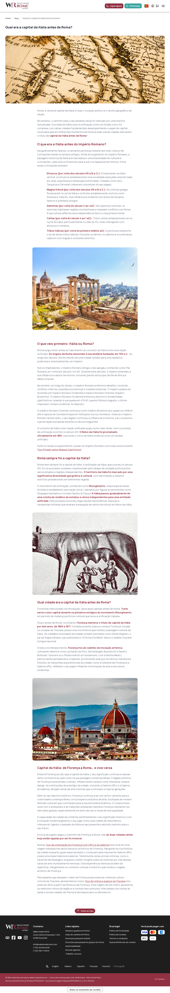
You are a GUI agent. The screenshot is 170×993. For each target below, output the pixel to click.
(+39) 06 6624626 (41, 947)
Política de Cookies (117, 934)
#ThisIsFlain (160, 979)
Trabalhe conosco (73, 954)
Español (81, 966)
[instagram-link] (26, 938)
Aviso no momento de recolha (85, 989)
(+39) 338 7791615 (41, 950)
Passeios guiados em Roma (77, 930)
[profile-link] (152, 6)
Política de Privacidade (119, 930)
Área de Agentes (72, 950)
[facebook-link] (13, 938)
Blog (17, 18)
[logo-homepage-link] (17, 6)
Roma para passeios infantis (77, 938)
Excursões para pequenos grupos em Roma (84, 942)
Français (94, 966)
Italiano (68, 966)
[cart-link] (157, 6)
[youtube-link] (20, 938)
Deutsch (106, 966)
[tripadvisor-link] (7, 938)
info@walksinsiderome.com (45, 944)
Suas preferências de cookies (122, 942)
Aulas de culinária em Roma (77, 934)
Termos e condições (118, 938)
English (55, 966)
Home (8, 18)
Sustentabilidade (72, 946)
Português (119, 966)
